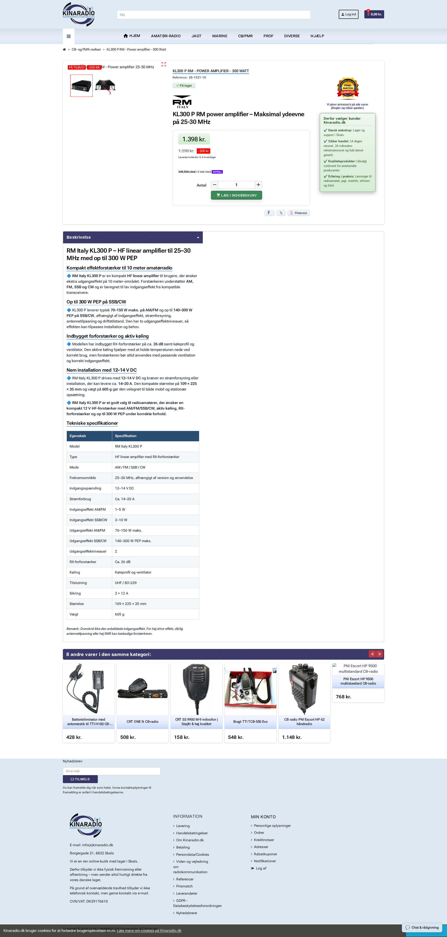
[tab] (133, 237)
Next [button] (379, 653)
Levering (183, 826)
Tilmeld (82, 779)
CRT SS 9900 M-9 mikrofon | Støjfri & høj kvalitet (196, 721)
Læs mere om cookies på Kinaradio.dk (149, 930)
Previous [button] (372, 653)
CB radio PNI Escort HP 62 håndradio (304, 721)
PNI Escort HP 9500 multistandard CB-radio (358, 681)
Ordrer (259, 833)
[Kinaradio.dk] (79, 14)
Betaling (183, 847)
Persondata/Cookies (192, 854)
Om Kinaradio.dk (190, 840)
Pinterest (301, 213)
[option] (89, 703)
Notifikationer (265, 861)
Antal (201, 185)
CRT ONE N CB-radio (142, 722)
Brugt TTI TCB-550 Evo (250, 722)
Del (269, 213)
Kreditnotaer (264, 840)
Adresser (261, 847)
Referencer (184, 879)
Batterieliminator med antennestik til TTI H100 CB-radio (88, 721)
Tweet (281, 213)
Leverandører (186, 893)
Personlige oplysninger (272, 826)
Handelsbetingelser (192, 833)
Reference (179, 77)
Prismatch (184, 886)
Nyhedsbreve (186, 913)
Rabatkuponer (265, 854)
